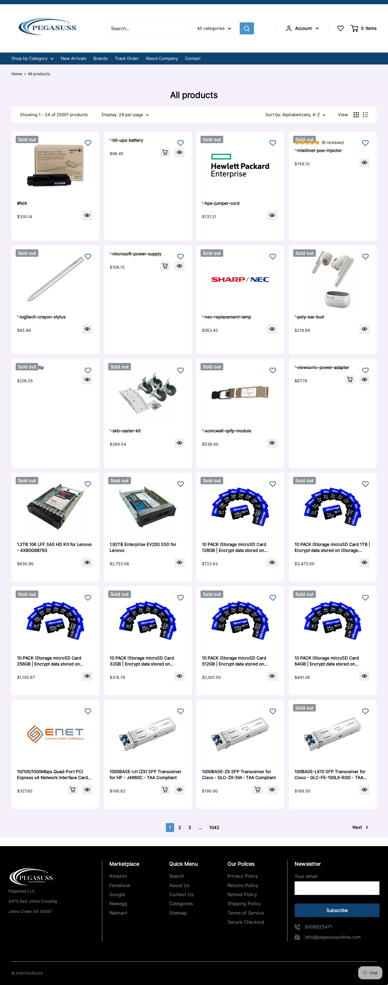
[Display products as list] (365, 114)
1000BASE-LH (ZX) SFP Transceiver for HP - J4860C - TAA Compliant (146, 774)
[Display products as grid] (356, 114)
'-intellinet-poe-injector (318, 150)
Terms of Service (246, 913)
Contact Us (181, 894)
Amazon (118, 876)
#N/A (22, 203)
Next (357, 827)
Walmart (118, 913)
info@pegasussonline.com (333, 937)
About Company (162, 58)
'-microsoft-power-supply (135, 253)
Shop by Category (29, 58)
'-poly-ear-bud (309, 317)
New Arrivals (73, 58)
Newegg (118, 903)
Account (303, 28)
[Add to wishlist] (88, 143)
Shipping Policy (244, 903)
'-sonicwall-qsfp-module (226, 430)
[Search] (247, 28)
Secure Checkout (246, 922)
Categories (181, 903)
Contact (193, 58)
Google (117, 894)
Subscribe (337, 910)
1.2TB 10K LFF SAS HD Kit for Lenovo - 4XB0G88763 (54, 547)
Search (176, 876)
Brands (100, 58)
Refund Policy (242, 894)
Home (16, 73)
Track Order (127, 58)
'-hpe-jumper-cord (220, 203)
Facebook (120, 885)
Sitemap (178, 913)
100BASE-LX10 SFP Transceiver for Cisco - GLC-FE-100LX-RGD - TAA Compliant (330, 775)
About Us (179, 885)
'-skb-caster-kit (125, 430)
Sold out (27, 139)
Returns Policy (243, 885)
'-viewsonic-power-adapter (322, 367)
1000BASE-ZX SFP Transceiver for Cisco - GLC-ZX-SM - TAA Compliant (239, 774)
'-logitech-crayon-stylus (41, 317)
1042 (214, 827)
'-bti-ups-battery (126, 140)
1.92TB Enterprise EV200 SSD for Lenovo (143, 547)
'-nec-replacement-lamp (226, 317)
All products (39, 73)
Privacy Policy (243, 876)
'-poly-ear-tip (30, 367)
